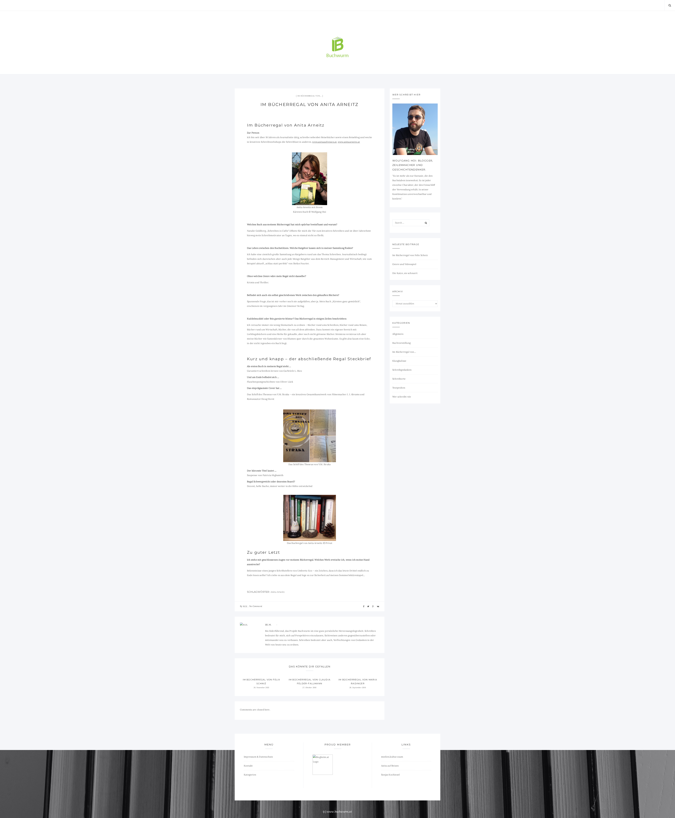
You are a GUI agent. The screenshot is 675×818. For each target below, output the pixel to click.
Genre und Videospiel (404, 264)
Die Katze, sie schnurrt (405, 273)
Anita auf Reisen (390, 765)
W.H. (245, 606)
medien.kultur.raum (392, 756)
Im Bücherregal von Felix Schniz (410, 255)
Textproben (398, 387)
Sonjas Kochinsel (390, 774)
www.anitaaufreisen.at (324, 141)
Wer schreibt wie (401, 396)
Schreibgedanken (402, 369)
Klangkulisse (399, 360)
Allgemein (397, 333)
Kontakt (248, 765)
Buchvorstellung (401, 342)
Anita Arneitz (278, 591)
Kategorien (250, 774)
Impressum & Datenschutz (258, 756)
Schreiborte (399, 378)
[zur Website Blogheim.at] (323, 764)
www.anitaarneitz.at (349, 141)
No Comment (255, 606)
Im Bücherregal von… (309, 96)
